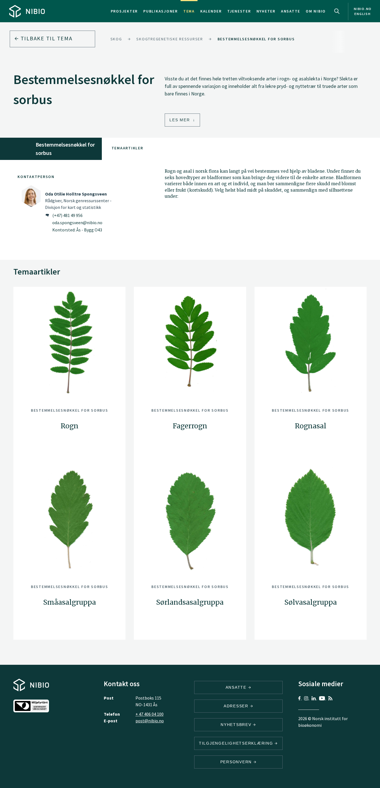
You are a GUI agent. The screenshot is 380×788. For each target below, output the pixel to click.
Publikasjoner (160, 11)
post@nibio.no (149, 720)
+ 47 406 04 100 (149, 714)
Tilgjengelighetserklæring (237, 743)
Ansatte (290, 11)
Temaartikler (127, 147)
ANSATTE (237, 687)
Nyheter (265, 11)
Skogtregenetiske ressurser (169, 38)
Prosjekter (124, 11)
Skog (116, 38)
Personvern (236, 762)
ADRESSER (237, 706)
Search (336, 11)
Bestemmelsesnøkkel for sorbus (256, 38)
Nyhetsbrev (237, 724)
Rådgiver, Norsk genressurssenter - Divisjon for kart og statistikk (78, 200)
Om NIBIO (316, 11)
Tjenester (239, 11)
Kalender (211, 11)
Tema (189, 11)
